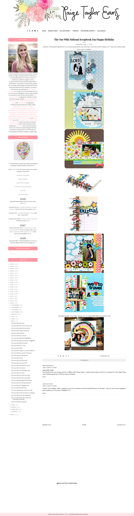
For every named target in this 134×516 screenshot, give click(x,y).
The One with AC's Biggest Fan (20, 385)
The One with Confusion (18, 368)
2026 (12, 264)
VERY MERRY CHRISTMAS (24, 101)
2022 (12, 273)
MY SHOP (19, 126)
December (15, 305)
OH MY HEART (16, 118)
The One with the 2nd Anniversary (21, 383)
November (15, 307)
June (13, 319)
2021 (12, 275)
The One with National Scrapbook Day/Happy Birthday (21, 398)
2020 (12, 278)
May (13, 321)
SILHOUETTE (14, 124)
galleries (101, 31)
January (14, 411)
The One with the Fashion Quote (20, 365)
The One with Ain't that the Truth (20, 375)
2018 (12, 282)
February (15, 409)
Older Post (121, 424)
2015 (12, 289)
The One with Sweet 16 (17, 333)
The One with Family (17, 358)
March (14, 407)
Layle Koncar (27, 232)
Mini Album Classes (23, 183)
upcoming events (87, 31)
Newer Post (47, 424)
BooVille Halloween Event (26, 213)
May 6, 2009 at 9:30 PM (50, 385)
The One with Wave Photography (20, 395)
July (13, 316)
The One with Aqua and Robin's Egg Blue (23, 340)
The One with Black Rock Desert (20, 328)
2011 (12, 298)
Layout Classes (23, 179)
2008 (12, 414)
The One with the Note (17, 323)
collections (64, 31)
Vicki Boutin (18, 232)
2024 (12, 268)
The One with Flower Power (19, 388)
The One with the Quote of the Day (21, 353)
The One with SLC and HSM (19, 363)
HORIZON (11, 116)
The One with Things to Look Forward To (23, 350)
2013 (12, 294)
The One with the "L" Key (18, 345)
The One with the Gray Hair (19, 402)
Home (84, 424)
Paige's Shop (53, 31)
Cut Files (23, 190)
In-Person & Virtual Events (22, 187)
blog (44, 31)
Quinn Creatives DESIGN (79, 514)
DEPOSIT (23, 203)
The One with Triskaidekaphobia (20, 370)
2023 (12, 271)
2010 (12, 300)
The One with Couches (17, 373)
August (14, 314)
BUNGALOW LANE (14, 112)
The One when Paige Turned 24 (20, 330)
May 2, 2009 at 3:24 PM (50, 367)
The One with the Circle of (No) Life (21, 326)
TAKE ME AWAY (25, 118)
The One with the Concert (18, 335)
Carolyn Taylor (47, 383)
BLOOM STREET (20, 114)
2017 (12, 284)
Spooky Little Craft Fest (29, 219)
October (15, 309)
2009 (12, 303)
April (13, 405)
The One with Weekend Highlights (21, 338)
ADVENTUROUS (16, 108)
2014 (12, 291)
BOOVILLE (27, 99)
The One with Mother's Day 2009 (20, 378)
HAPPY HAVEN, (17, 106)
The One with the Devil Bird (19, 360)
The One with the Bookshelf (19, 355)
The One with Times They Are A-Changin (23, 393)
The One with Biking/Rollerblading (21, 380)
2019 (12, 280)
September (15, 312)
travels (76, 31)
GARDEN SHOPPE (24, 110)
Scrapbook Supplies (22, 175)
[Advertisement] (23, 448)
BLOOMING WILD (13, 110)
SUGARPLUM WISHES (27, 108)
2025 (12, 266)
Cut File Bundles (23, 194)
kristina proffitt (48, 365)
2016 (12, 287)
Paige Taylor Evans (55, 514)
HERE (34, 209)
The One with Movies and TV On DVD (21, 390)
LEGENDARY (22, 103)
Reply (44, 376)
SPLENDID (34, 110)
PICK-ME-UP (27, 116)
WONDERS (23, 112)
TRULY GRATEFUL (30, 114)
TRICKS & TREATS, (27, 106)
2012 (12, 296)
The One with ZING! (16, 348)
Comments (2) (105, 356)
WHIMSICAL (18, 116)
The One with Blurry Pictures (19, 343)
